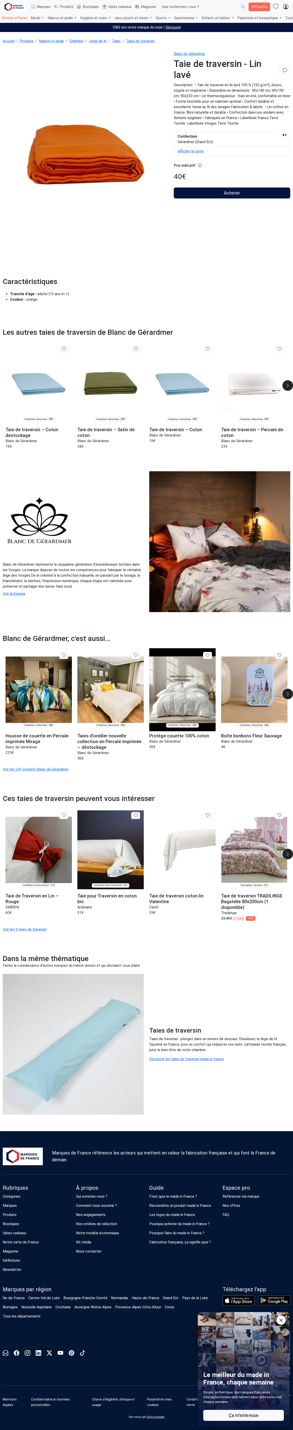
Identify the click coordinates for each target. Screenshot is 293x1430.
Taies (116, 41)
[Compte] (285, 7)
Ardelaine (84, 907)
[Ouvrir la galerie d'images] (85, 155)
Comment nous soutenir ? (96, 1205)
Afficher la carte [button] (190, 151)
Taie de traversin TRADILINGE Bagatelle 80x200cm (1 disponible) (251, 901)
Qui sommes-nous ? (91, 1196)
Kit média (83, 1242)
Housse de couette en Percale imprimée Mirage (36, 738)
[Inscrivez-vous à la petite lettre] (5, 1354)
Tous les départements (22, 1316)
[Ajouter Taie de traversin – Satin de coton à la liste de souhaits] (135, 349)
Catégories (11, 1196)
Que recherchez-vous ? (180, 7)
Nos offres (231, 1205)
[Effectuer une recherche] (243, 7)
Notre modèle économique (97, 1233)
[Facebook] (16, 1354)
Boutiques (91, 7)
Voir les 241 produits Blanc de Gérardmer (35, 769)
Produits (66, 7)
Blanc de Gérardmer (189, 54)
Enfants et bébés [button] (216, 18)
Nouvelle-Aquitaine (36, 1307)
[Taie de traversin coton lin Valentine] (182, 849)
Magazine (148, 7)
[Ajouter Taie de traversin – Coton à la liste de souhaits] (207, 349)
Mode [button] (36, 18)
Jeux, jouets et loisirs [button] (131, 18)
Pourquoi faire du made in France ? (176, 1233)
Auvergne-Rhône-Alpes (92, 1307)
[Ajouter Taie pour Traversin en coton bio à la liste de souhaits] (135, 815)
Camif (154, 907)
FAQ (225, 1215)
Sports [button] (162, 18)
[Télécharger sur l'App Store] (238, 1300)
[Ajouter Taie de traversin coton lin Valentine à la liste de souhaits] (207, 815)
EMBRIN (12, 907)
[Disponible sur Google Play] (274, 1300)
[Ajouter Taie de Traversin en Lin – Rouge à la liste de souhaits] (63, 815)
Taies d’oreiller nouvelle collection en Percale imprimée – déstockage (109, 741)
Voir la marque (14, 594)
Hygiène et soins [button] (94, 18)
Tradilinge (229, 913)
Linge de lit (98, 41)
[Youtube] (60, 1354)
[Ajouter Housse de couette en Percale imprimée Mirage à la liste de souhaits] (63, 655)
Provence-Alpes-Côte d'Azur (138, 1307)
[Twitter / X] (49, 1354)
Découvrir (173, 27)
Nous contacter (88, 1251)
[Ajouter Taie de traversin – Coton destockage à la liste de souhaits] (63, 349)
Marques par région (27, 1289)
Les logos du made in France (172, 1215)
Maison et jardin (51, 41)
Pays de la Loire (195, 1298)
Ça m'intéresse (243, 1415)
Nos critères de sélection (96, 1224)
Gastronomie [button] (184, 18)
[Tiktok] (82, 1354)
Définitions (11, 1260)
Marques (44, 7)
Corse (169, 1307)
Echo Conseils (156, 1417)
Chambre (76, 41)
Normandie (119, 1298)
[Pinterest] (71, 1354)
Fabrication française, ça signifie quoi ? (180, 1242)
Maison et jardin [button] (61, 18)
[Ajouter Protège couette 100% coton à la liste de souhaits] (207, 655)
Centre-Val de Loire (44, 1298)
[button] (165, 1402)
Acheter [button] (232, 193)
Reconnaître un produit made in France (180, 1205)
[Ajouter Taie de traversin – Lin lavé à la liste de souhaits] (284, 70)
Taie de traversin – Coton (175, 429)
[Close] (281, 1320)
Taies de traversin (140, 41)
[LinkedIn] (38, 1354)
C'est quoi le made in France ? (173, 1196)
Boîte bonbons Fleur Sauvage (251, 736)
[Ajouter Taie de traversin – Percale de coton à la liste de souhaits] (279, 349)
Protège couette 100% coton (179, 736)
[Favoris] (275, 7)
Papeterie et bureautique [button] (258, 18)
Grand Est (171, 1298)
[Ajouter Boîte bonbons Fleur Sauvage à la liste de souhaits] (279, 655)
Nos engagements (91, 1215)
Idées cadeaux (120, 7)
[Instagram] (27, 1354)
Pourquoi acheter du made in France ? (179, 1224)
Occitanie (63, 1307)
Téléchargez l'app (244, 1289)
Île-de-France (14, 1298)
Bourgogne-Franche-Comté (85, 1298)
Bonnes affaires (14, 18)
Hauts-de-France (145, 1298)
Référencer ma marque (240, 1196)
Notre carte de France (21, 1242)
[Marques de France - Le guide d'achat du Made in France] (14, 7)
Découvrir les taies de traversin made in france (186, 1059)
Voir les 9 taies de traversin (24, 929)
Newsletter (12, 1269)
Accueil (9, 41)
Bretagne (10, 1307)
